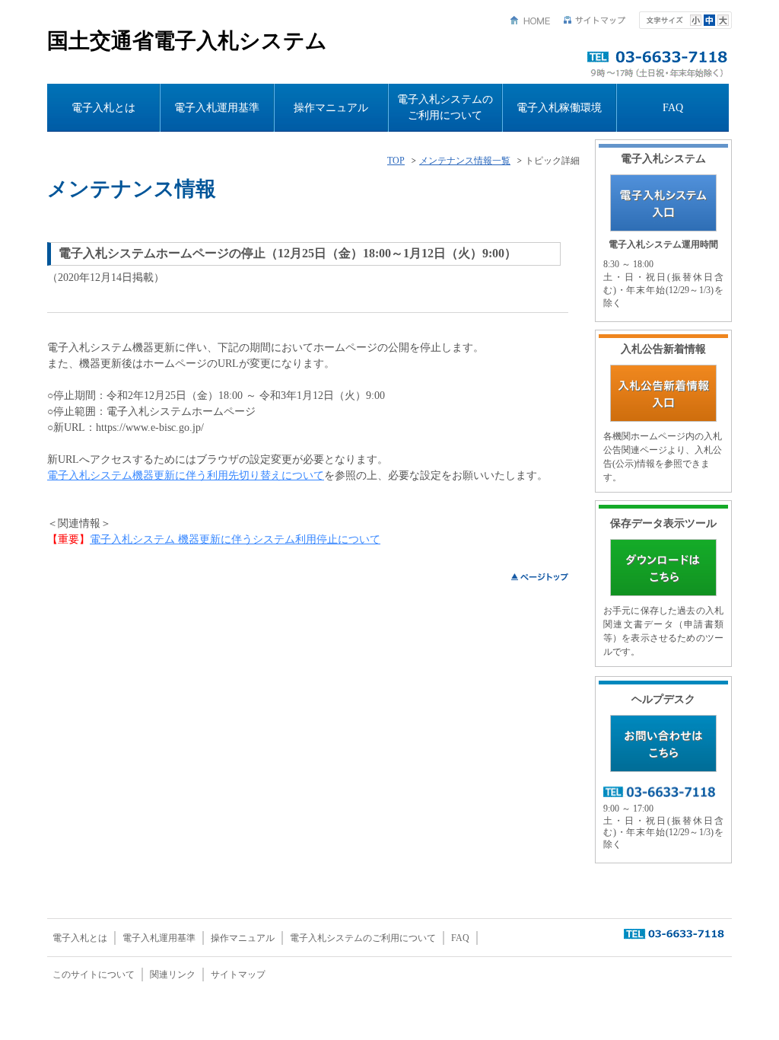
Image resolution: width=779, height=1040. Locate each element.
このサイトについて (93, 974)
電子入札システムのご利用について (445, 107)
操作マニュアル (331, 107)
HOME (530, 20)
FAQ (673, 107)
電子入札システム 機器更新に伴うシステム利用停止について (235, 539)
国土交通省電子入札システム (187, 41)
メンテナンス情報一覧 (464, 161)
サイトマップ (595, 20)
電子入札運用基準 (216, 107)
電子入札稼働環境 (559, 107)
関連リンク (173, 974)
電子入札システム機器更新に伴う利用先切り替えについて (185, 475)
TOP (396, 161)
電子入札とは (103, 107)
